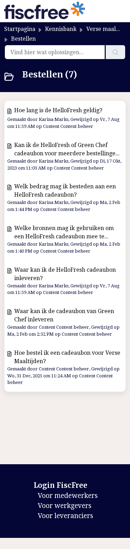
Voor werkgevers (65, 506)
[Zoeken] (115, 52)
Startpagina (19, 29)
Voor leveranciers (65, 516)
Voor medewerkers (68, 496)
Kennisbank (61, 29)
